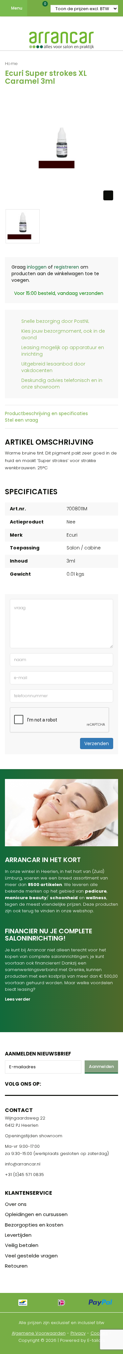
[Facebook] (48, 1082)
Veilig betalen (21, 1245)
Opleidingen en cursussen (36, 1214)
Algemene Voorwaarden (39, 1333)
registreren (66, 267)
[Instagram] (71, 1082)
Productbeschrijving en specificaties (46, 413)
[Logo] (61, 38)
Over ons (16, 1204)
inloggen (37, 267)
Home (11, 63)
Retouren (16, 1265)
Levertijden (18, 1235)
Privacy (78, 1333)
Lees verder (18, 999)
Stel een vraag (21, 420)
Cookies (99, 1333)
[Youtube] (59, 1082)
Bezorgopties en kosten (34, 1224)
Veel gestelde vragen (31, 1255)
